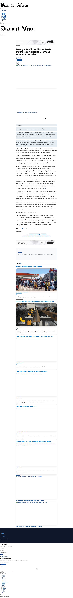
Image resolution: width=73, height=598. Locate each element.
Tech (3, 590)
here (45, 188)
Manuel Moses (44, 234)
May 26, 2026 (19, 328)
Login (3, 1)
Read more (19, 299)
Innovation (4, 16)
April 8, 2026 (18, 467)
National (4, 580)
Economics (4, 15)
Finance (3, 19)
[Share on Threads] (43, 119)
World (3, 577)
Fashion (3, 587)
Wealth (3, 20)
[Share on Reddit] (38, 119)
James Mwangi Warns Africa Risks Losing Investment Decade (31, 371)
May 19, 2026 (19, 363)
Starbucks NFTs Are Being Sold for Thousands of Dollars (29, 526)
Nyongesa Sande (20, 361)
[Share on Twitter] (28, 119)
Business (20, 45)
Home (17, 45)
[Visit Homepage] (14, 7)
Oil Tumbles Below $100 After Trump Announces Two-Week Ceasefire (33, 441)
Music (3, 585)
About (3, 533)
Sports (3, 586)
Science (3, 579)
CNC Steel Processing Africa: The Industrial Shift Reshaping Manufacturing (35, 301)
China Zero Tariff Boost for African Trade (26, 406)
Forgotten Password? (4, 556)
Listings (3, 18)
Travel (3, 589)
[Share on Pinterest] (33, 119)
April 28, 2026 (19, 432)
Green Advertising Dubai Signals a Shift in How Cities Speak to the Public (34, 336)
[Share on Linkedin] (30, 119)
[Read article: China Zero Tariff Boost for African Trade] (36, 419)
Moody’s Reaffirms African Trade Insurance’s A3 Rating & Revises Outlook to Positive (36, 236)
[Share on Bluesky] (46, 119)
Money (3, 14)
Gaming (3, 583)
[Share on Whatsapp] (35, 119)
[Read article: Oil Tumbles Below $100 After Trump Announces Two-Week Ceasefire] (36, 454)
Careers (3, 536)
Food (3, 592)
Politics (3, 576)
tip (34, 228)
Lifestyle (4, 588)
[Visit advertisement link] (35, 44)
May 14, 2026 (19, 397)
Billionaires (4, 10)
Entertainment (5, 582)
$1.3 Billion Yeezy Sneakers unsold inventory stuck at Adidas (30, 500)
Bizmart (19, 57)
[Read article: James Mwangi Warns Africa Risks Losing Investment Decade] (36, 384)
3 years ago (18, 58)
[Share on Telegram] (41, 119)
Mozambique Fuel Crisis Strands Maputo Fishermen (29, 266)
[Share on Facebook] (25, 119)
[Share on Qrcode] (48, 119)
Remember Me (4, 552)
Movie (3, 584)
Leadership (4, 17)
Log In (1, 566)
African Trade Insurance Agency (35, 234)
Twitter (23, 228)
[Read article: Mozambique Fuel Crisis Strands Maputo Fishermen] (36, 279)
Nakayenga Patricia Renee (22, 292)
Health (3, 591)
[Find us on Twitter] (0, 594)
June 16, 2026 (19, 293)
